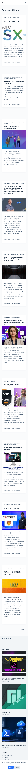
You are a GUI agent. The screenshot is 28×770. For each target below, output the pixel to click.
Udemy (12, 18)
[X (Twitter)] (4, 638)
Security (10, 506)
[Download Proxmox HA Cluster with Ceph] (14, 461)
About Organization (7, 755)
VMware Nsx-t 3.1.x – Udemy (12, 22)
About (16, 643)
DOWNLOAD (14, 17)
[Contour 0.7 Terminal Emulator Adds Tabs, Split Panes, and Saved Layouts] (14, 663)
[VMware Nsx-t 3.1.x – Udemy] (14, 33)
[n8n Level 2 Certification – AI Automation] (14, 397)
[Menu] (25, 2)
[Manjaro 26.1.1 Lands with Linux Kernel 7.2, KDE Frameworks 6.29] (14, 696)
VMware (16, 18)
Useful (22, 643)
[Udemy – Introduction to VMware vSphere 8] (14, 139)
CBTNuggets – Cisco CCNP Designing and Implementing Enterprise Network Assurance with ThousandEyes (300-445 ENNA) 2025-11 (13, 190)
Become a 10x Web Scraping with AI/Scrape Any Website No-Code (14, 322)
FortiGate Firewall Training (12, 509)
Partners (6, 643)
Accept (10, 767)
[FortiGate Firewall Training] (14, 520)
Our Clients (5, 757)
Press (12, 643)
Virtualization (7, 17)
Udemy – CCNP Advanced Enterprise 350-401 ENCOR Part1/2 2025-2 (12, 572)
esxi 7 (18, 77)
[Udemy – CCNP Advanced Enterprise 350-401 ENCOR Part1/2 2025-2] (14, 586)
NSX (9, 18)
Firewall (15, 504)
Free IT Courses (20, 183)
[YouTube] (10, 638)
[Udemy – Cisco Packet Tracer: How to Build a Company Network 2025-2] (14, 272)
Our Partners (5, 759)
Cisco (8, 183)
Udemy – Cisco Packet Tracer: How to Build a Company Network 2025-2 (13, 258)
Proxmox (6, 444)
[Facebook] (2, 638)
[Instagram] (6, 638)
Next (22, 629)
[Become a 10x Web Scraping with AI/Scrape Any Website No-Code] (14, 335)
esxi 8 (18, 122)
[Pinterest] (8, 638)
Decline (17, 767)
